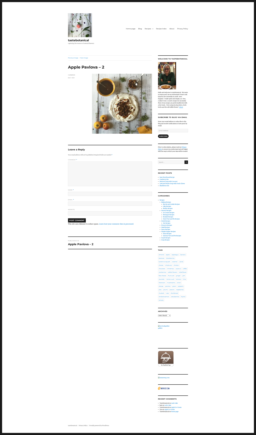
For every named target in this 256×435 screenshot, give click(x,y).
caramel (174, 261)
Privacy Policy (182, 29)
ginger (178, 275)
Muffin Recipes (168, 208)
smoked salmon (164, 296)
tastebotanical (78, 40)
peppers (180, 286)
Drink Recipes (165, 221)
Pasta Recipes (167, 233)
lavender (161, 279)
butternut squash (164, 261)
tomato (161, 300)
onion (179, 282)
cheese (161, 265)
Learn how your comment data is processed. (116, 224)
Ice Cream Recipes (168, 213)
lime (184, 279)
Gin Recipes (166, 223)
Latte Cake (174, 403)
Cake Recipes (167, 206)
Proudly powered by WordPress (99, 425)
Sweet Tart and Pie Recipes (171, 219)
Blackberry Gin (164, 186)
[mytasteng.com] (173, 378)
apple (168, 254)
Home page (130, 29)
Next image (84, 58)
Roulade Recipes (168, 217)
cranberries (162, 272)
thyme (183, 296)
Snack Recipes (165, 238)
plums (165, 289)
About (171, 29)
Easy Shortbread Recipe (167, 177)
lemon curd (170, 279)
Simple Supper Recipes (168, 231)
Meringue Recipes (168, 215)
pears (174, 286)
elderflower (182, 272)
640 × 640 (71, 78)
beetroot (161, 258)
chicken (176, 265)
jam (183, 275)
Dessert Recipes (166, 210)
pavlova (167, 286)
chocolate (162, 268)
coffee (185, 268)
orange (161, 286)
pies (160, 289)
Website (71, 209)
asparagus (175, 254)
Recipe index (161, 29)
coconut (178, 268)
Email (71, 200)
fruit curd (171, 275)
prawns (172, 289)
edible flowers (172, 272)
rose (167, 293)
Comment (72, 160)
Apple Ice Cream (176, 407)
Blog (140, 29)
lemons (178, 279)
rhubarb (161, 293)
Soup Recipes (165, 240)
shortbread (174, 293)
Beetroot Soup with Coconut (168, 181)
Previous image (73, 58)
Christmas (170, 268)
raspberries (180, 289)
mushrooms (171, 282)
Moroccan (162, 282)
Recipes (148, 29)
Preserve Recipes (166, 225)
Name (71, 190)
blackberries (170, 258)
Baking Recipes (166, 202)
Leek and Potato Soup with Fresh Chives (172, 183)
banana (183, 254)
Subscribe (163, 136)
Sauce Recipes (165, 229)
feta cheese (162, 275)
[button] (80, 25)
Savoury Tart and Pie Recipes (172, 236)
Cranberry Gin (164, 179)
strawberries (175, 296)
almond (161, 254)
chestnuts (168, 265)
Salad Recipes (165, 227)
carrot (181, 261)
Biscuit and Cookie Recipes (171, 204)
